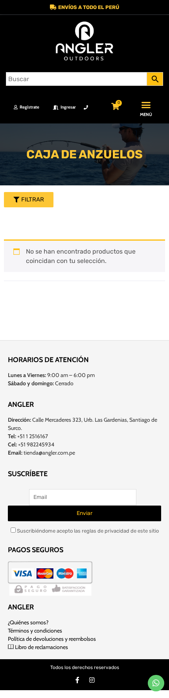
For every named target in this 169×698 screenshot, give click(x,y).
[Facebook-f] (77, 680)
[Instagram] (92, 680)
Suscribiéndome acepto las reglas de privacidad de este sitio (87, 530)
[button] (84, 7)
